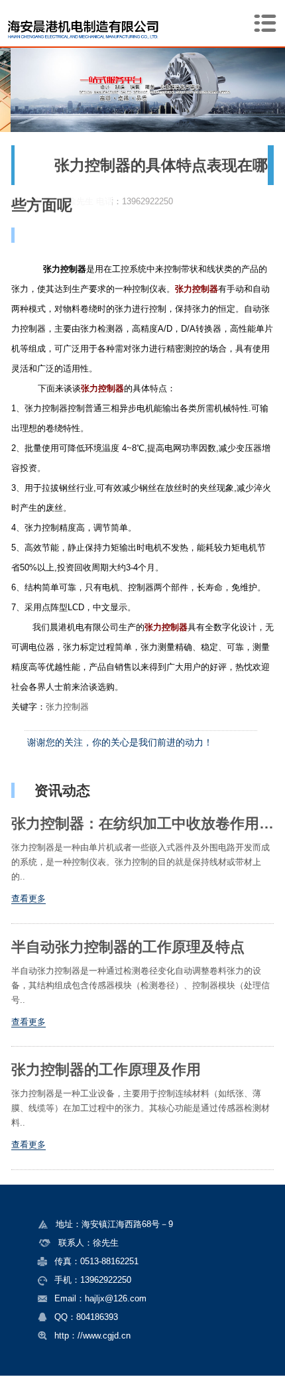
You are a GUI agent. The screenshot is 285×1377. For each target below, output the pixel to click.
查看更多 (28, 898)
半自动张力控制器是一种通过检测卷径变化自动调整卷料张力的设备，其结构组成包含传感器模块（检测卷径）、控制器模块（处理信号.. (140, 985)
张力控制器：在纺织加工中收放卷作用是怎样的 (142, 824)
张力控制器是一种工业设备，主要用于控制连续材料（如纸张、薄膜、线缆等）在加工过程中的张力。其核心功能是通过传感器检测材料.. (140, 1108)
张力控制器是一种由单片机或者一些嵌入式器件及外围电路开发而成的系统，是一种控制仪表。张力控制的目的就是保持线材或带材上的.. (140, 862)
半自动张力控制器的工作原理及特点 (128, 947)
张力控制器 (67, 707)
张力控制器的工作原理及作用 (106, 1070)
